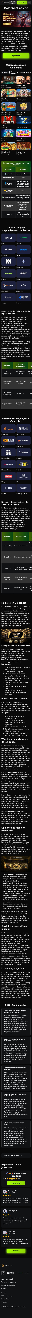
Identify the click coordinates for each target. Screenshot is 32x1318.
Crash (21, 72)
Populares (5, 72)
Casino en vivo (13, 72)
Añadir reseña (16, 1183)
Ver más (16, 1251)
